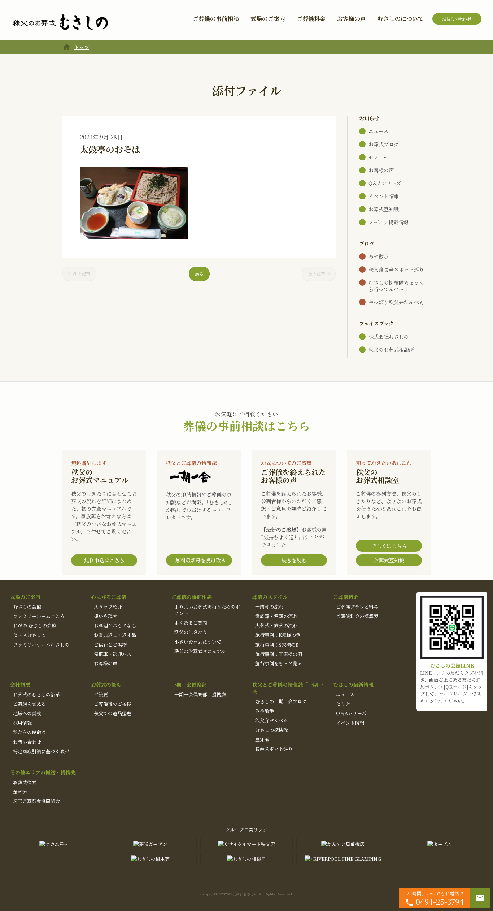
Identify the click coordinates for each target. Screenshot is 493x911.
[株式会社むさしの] (60, 22)
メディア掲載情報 (388, 222)
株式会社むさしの (388, 336)
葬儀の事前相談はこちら (246, 425)
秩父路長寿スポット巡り (396, 269)
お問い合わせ (457, 18)
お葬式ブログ (383, 144)
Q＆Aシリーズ (384, 183)
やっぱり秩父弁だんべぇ (396, 302)
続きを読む (294, 560)
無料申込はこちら (104, 560)
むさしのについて (401, 18)
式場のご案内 (267, 18)
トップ (81, 47)
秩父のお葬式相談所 (391, 349)
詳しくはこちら (389, 545)
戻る (199, 274)
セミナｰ (377, 157)
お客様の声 (351, 18)
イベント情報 (383, 196)
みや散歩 (378, 256)
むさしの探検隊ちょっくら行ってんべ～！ (396, 286)
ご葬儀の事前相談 (216, 18)
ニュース (378, 131)
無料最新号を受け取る (200, 560)
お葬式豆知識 (383, 209)
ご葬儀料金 (311, 18)
